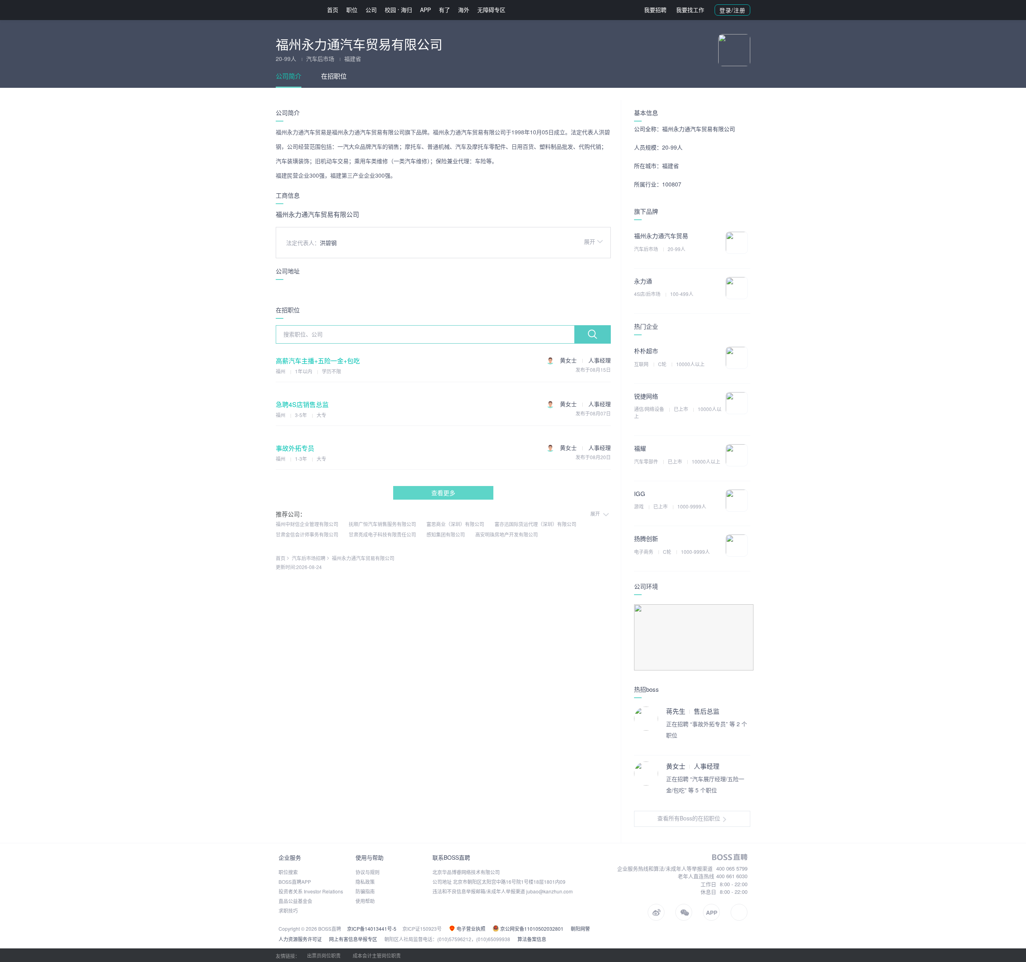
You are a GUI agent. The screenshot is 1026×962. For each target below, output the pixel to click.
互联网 (642, 363)
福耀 (640, 448)
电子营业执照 (470, 928)
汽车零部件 (646, 461)
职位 (351, 10)
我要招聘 (655, 10)
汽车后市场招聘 (308, 558)
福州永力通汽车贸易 (661, 235)
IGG (639, 493)
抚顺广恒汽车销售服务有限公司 (382, 523)
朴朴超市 (646, 350)
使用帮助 (365, 900)
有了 (444, 10)
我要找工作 (690, 10)
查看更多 (443, 492)
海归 (406, 10)
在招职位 (334, 76)
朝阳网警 (580, 928)
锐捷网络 (646, 396)
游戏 (639, 506)
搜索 (592, 334)
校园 (390, 10)
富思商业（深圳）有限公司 (455, 523)
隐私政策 (365, 881)
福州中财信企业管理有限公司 (307, 523)
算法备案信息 (531, 939)
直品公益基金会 (295, 900)
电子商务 (644, 551)
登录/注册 (732, 10)
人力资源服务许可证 (300, 939)
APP (425, 10)
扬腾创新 (646, 538)
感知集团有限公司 (445, 534)
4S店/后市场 (648, 293)
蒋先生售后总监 (692, 711)
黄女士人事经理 (692, 766)
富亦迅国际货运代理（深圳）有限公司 (535, 523)
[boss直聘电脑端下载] (739, 912)
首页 (332, 10)
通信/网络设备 (649, 408)
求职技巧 (288, 910)
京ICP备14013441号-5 (371, 928)
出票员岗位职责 (324, 955)
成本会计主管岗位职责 (377, 955)
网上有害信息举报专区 (353, 939)
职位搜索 (288, 872)
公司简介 (288, 76)
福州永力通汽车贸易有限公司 (363, 558)
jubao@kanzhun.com (549, 891)
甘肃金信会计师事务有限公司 (307, 534)
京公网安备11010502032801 (531, 928)
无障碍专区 (491, 10)
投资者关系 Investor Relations (311, 891)
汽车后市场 (646, 248)
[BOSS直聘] (296, 10)
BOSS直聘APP (295, 881)
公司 (371, 10)
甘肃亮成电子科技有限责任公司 (382, 534)
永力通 (643, 281)
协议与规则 (367, 872)
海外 (463, 10)
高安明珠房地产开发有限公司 (506, 534)
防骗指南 (365, 891)
